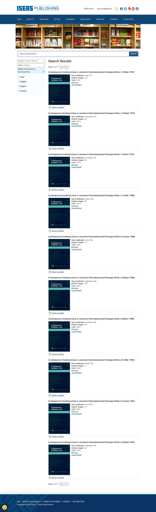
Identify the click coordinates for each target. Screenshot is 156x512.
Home (19, 19)
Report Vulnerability (31, 502)
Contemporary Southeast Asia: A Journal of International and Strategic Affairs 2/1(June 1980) (91, 236)
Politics (57, 19)
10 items (31, 65)
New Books (44, 19)
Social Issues (85, 19)
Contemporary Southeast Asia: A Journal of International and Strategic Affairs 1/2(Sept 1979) (91, 113)
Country (23, 91)
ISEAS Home (89, 9)
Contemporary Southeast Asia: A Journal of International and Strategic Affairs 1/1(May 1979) (91, 72)
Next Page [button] (64, 67)
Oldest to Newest (31, 61)
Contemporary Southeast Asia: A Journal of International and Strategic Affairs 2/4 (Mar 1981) (91, 360)
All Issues (74, 82)
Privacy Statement (52, 502)
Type (22, 77)
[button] (43, 71)
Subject (23, 81)
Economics (70, 19)
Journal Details (76, 85)
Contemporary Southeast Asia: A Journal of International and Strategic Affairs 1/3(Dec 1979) (91, 154)
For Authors (128, 19)
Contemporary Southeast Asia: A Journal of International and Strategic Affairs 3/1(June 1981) (91, 401)
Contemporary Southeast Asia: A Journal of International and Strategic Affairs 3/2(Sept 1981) (91, 442)
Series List (100, 19)
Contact (67, 502)
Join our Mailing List (104, 9)
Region (23, 86)
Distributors (78, 502)
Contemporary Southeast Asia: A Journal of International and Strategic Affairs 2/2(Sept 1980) (91, 278)
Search (133, 54)
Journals (113, 19)
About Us (30, 19)
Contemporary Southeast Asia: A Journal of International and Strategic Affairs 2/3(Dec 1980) (91, 319)
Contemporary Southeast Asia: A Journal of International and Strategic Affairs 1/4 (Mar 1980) (91, 195)
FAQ (18, 502)
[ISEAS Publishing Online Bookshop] (38, 8)
